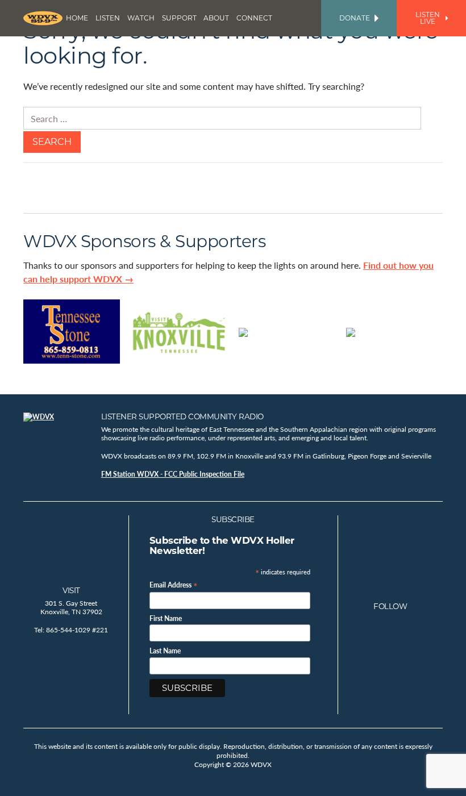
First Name (165, 618)
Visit (71, 590)
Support (179, 18)
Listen (107, 18)
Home (77, 18)
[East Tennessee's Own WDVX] (43, 18)
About (216, 18)
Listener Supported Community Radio (182, 416)
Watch (141, 18)
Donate (354, 18)
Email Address (173, 584)
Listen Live (427, 18)
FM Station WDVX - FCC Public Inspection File (172, 474)
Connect (254, 18)
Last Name (165, 651)
